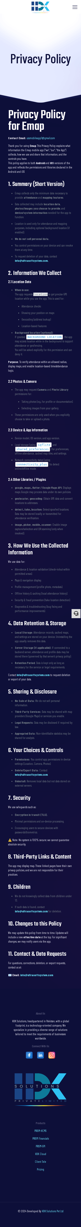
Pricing (40, 1169)
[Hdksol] (40, 6)
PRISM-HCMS (40, 1131)
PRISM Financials (40, 1138)
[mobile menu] (75, 7)
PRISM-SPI (40, 1146)
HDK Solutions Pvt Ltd (52, 1211)
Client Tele (40, 1161)
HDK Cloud (40, 1154)
